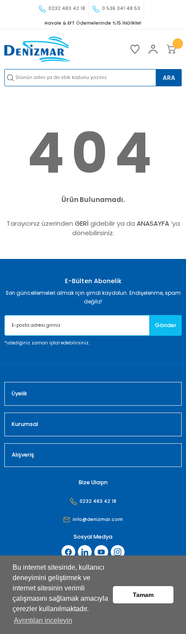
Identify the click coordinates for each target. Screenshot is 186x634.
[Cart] (171, 49)
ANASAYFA (153, 223)
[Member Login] (153, 49)
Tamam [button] (143, 594)
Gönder (165, 325)
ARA (169, 77)
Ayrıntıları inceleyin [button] (43, 620)
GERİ (82, 223)
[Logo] (37, 49)
